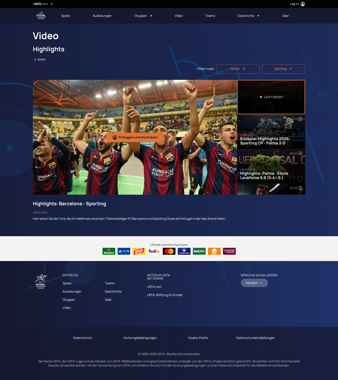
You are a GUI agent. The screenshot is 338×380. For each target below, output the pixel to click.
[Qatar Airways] (229, 251)
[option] (271, 97)
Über (108, 299)
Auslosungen (72, 291)
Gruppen (69, 299)
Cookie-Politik (198, 338)
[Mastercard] (169, 251)
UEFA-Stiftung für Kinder (165, 295)
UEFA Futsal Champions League (41, 15)
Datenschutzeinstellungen (255, 338)
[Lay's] (139, 251)
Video (67, 307)
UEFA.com (154, 287)
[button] (143, 15)
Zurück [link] (41, 59)
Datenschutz (82, 338)
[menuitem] (72, 15)
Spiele (67, 283)
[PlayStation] (124, 251)
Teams (109, 283)
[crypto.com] (184, 251)
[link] (66, 15)
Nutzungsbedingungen (140, 338)
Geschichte (113, 291)
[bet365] (199, 251)
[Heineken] (108, 251)
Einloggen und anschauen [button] (138, 137)
